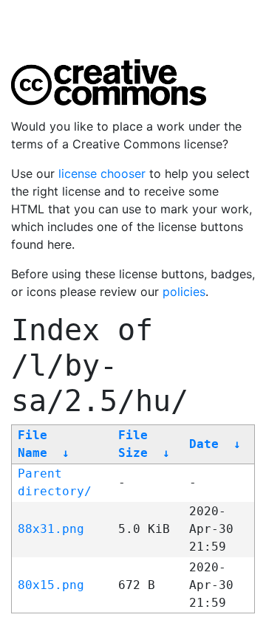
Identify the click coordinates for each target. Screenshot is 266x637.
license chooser (102, 173)
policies (184, 291)
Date (204, 444)
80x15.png (51, 585)
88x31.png (51, 529)
